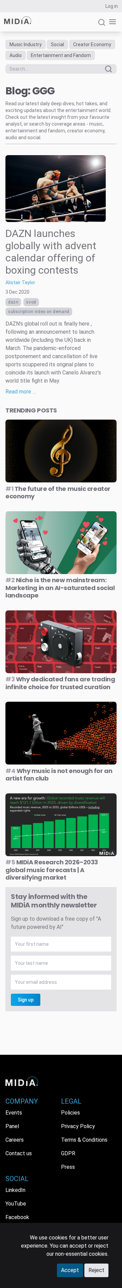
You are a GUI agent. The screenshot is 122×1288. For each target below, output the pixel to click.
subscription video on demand (38, 311)
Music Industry (25, 44)
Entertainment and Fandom (61, 55)
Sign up (26, 999)
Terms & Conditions (84, 1140)
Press (68, 1167)
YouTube (15, 1203)
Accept (70, 1270)
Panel (12, 1126)
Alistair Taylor (20, 282)
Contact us (18, 1153)
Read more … (20, 391)
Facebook (17, 1217)
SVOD (31, 302)
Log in (111, 6)
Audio (15, 55)
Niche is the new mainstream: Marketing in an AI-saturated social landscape (60, 588)
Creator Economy (92, 44)
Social (57, 44)
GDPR (68, 1153)
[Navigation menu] (111, 22)
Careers (14, 1140)
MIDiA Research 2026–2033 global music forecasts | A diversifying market (51, 870)
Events (13, 1112)
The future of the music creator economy (57, 492)
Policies (70, 1112)
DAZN (13, 302)
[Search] (102, 25)
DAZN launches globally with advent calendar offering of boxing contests (50, 251)
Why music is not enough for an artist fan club (58, 775)
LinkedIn (15, 1190)
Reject (96, 1270)
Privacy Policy (78, 1126)
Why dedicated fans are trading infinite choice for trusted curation (60, 683)
